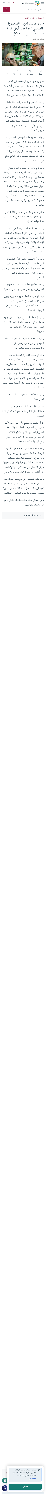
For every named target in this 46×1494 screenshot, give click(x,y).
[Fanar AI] (5, 1488)
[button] (20, 74)
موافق (25, 1486)
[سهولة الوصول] (9, 3)
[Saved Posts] (4, 3)
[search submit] (6, 9)
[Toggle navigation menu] (42, 3)
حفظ (41, 74)
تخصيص (32, 1478)
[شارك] (5, 1480)
